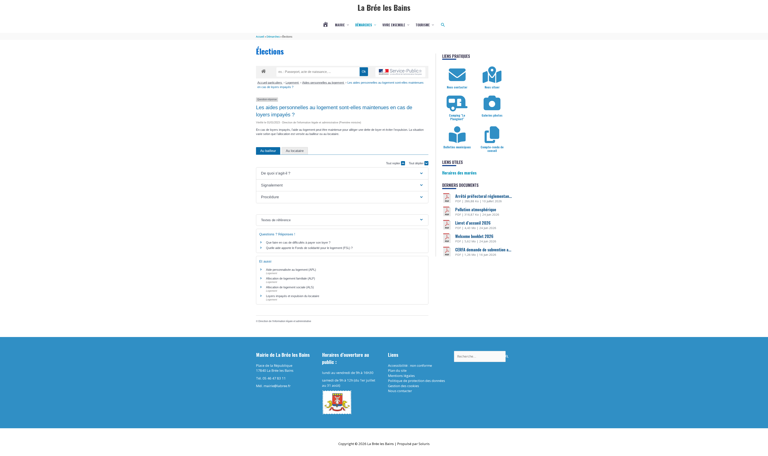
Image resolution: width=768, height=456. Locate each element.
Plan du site (397, 370)
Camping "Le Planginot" (457, 117)
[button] (443, 25)
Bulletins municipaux (457, 147)
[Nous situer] (492, 74)
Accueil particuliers (270, 82)
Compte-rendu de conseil (492, 149)
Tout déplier (416, 163)
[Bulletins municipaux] (457, 134)
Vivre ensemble (393, 25)
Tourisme (423, 25)
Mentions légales (401, 375)
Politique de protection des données (416, 380)
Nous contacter (457, 87)
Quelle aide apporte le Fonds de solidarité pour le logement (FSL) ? (309, 248)
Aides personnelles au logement (323, 82)
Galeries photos (492, 115)
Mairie (340, 25)
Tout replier (393, 163)
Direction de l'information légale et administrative (284, 321)
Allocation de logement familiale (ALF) (290, 278)
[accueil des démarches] (263, 70)
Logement (292, 82)
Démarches (363, 25)
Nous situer (492, 87)
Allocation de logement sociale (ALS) (290, 287)
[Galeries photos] (492, 103)
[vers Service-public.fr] (400, 72)
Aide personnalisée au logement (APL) (291, 269)
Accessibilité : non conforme (410, 365)
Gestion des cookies (403, 386)
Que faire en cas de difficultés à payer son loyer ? (298, 242)
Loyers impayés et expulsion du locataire (292, 296)
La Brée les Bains (384, 7)
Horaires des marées (459, 173)
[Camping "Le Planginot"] (457, 103)
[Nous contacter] (457, 74)
